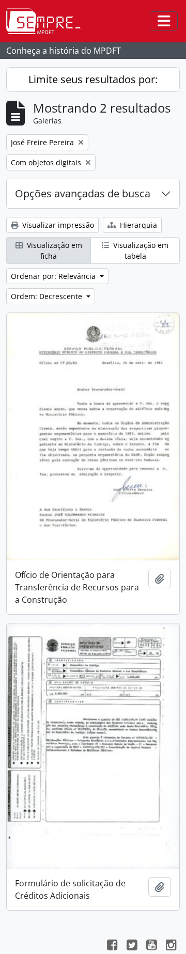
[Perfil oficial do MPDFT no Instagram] (171, 946)
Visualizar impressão (57, 225)
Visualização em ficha (53, 250)
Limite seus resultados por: (93, 79)
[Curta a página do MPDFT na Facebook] (112, 946)
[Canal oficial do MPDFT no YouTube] (151, 946)
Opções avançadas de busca (82, 193)
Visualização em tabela (139, 250)
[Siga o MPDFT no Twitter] (132, 946)
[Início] (47, 21)
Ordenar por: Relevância (54, 276)
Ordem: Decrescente (47, 296)
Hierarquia (137, 225)
